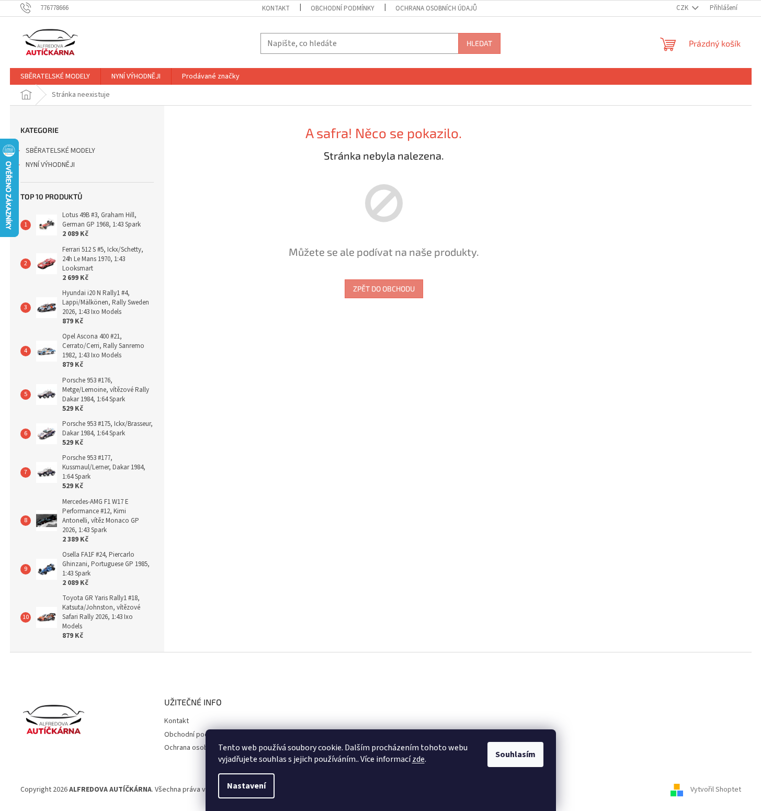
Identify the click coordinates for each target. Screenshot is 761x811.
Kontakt (276, 8)
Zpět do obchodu (384, 288)
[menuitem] (55, 76)
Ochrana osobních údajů (436, 8)
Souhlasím (515, 754)
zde (418, 759)
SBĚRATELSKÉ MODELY (60, 150)
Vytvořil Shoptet (715, 789)
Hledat (479, 43)
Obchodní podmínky (342, 8)
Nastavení (246, 786)
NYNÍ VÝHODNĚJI (50, 165)
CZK (683, 8)
